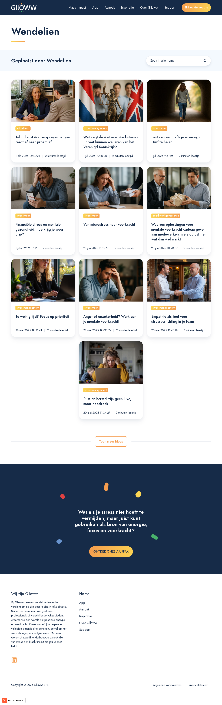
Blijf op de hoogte (196, 7)
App (95, 7)
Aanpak (110, 7)
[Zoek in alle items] (205, 60)
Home (84, 593)
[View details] (14, 660)
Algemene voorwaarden (167, 685)
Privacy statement (198, 685)
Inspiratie (127, 7)
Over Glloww (149, 7)
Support (169, 7)
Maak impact (77, 7)
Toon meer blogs (111, 441)
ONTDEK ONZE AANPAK (111, 551)
